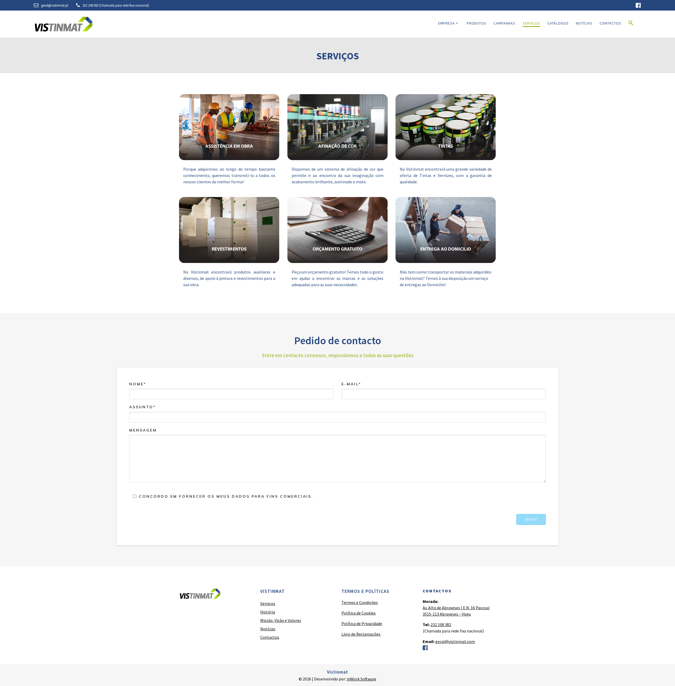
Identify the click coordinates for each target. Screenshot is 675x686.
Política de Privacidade (361, 623)
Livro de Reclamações (360, 634)
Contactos (610, 23)
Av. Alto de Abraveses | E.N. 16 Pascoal (456, 607)
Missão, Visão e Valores (280, 620)
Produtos (476, 23)
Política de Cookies (358, 613)
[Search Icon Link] (631, 24)
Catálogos (558, 23)
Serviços (531, 23)
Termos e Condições (359, 602)
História (267, 612)
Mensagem (143, 430)
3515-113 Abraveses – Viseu (447, 614)
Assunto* (142, 407)
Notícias (584, 23)
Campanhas (504, 23)
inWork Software (361, 679)
